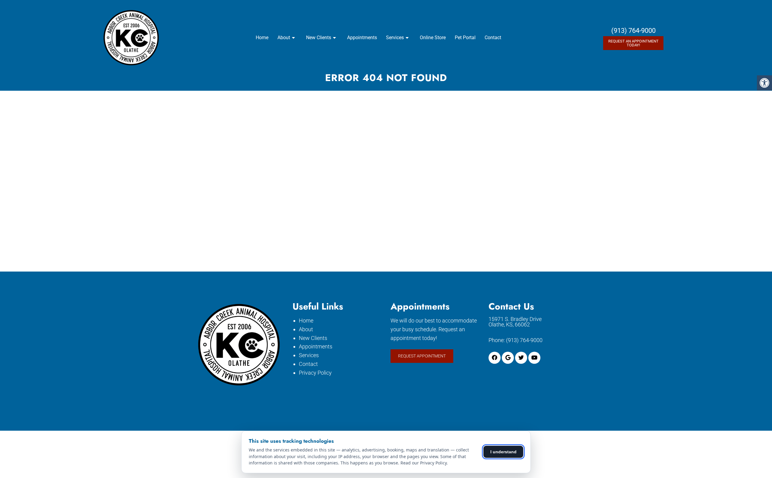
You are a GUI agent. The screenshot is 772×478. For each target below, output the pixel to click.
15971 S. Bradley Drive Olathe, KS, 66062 (515, 321)
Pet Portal (465, 37)
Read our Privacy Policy (423, 463)
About (283, 37)
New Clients (318, 37)
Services (395, 37)
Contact (493, 37)
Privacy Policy (315, 373)
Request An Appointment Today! (633, 43)
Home (262, 37)
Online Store (433, 37)
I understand (503, 451)
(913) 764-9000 (633, 30)
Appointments (362, 37)
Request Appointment (422, 356)
